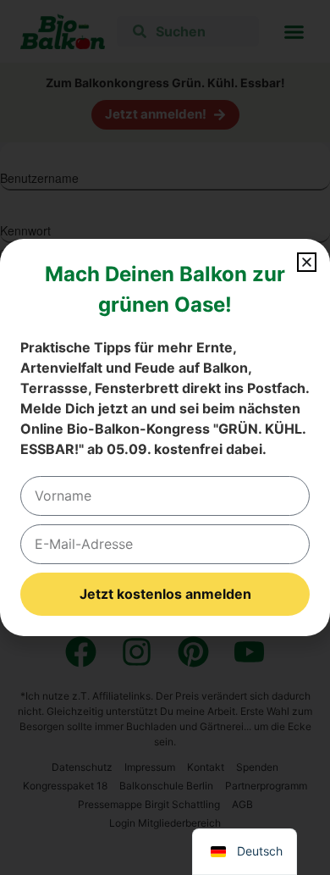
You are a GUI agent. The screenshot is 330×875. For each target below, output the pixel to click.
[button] (306, 262)
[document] (165, 437)
